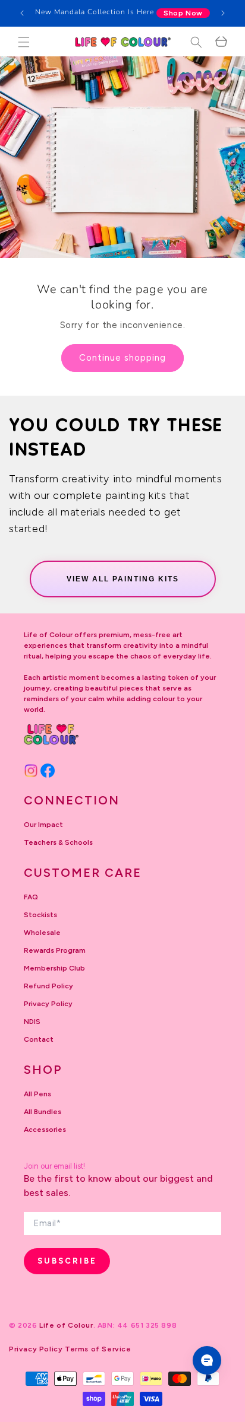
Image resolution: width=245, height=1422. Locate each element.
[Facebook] (47, 771)
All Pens (37, 1094)
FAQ (31, 897)
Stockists (40, 915)
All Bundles (42, 1112)
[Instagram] (31, 771)
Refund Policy (48, 986)
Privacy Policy (48, 1004)
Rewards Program (55, 950)
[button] (24, 42)
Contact (39, 1039)
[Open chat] (207, 1360)
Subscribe (67, 1260)
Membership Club (54, 968)
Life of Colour (66, 1325)
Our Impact (43, 824)
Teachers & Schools (58, 842)
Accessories (45, 1129)
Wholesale (42, 932)
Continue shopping (122, 357)
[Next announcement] (223, 13)
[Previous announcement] (22, 13)
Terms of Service (98, 1349)
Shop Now (183, 13)
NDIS (32, 1021)
